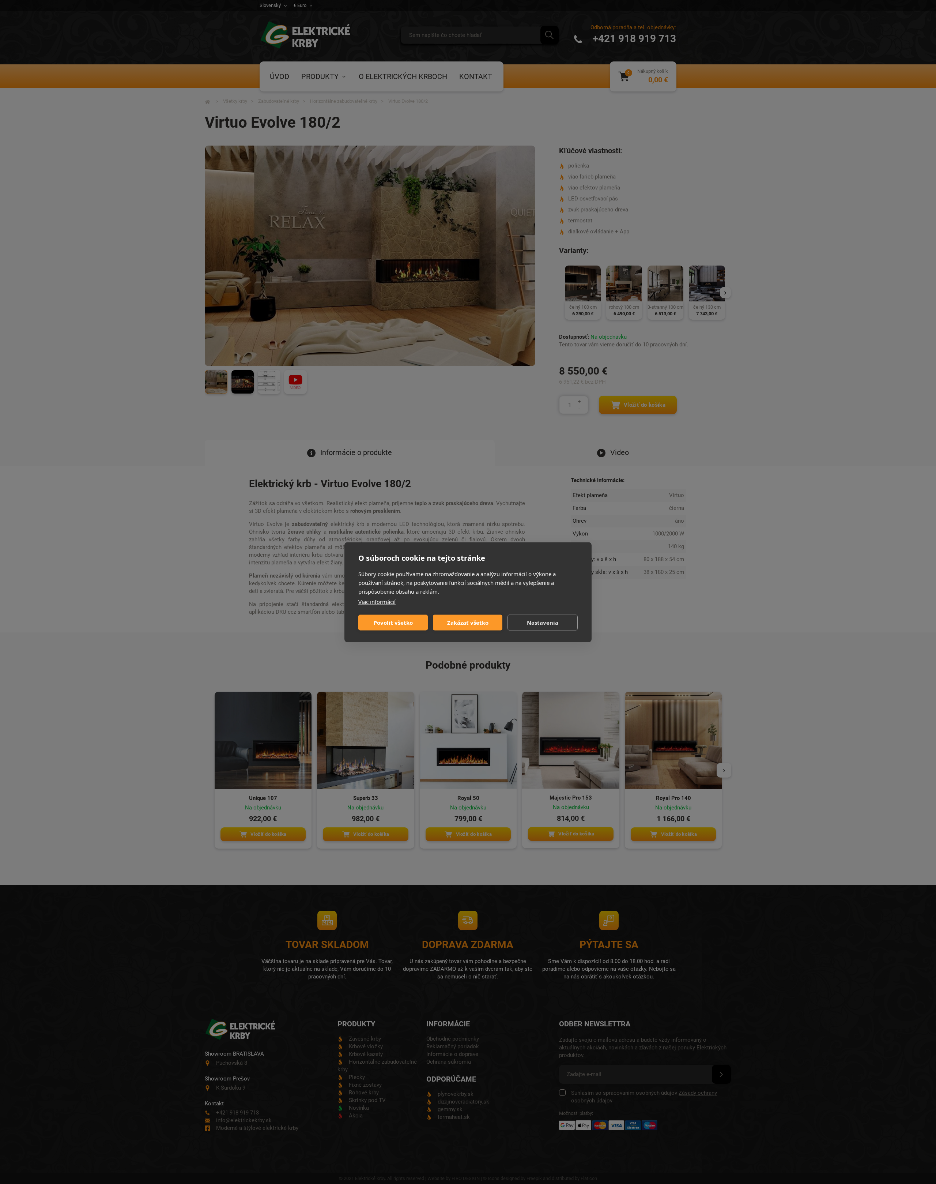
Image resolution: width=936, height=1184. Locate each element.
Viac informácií (377, 601)
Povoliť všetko (393, 622)
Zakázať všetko (467, 622)
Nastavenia (542, 622)
